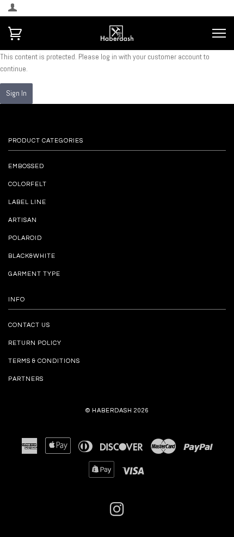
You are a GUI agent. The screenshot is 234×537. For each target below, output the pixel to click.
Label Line (27, 202)
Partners (26, 379)
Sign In (16, 93)
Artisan (22, 220)
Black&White (32, 256)
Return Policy (34, 343)
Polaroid (25, 238)
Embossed (26, 166)
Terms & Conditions (44, 361)
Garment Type (34, 274)
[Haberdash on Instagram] (117, 513)
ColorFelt (27, 184)
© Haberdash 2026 (117, 410)
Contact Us (29, 325)
